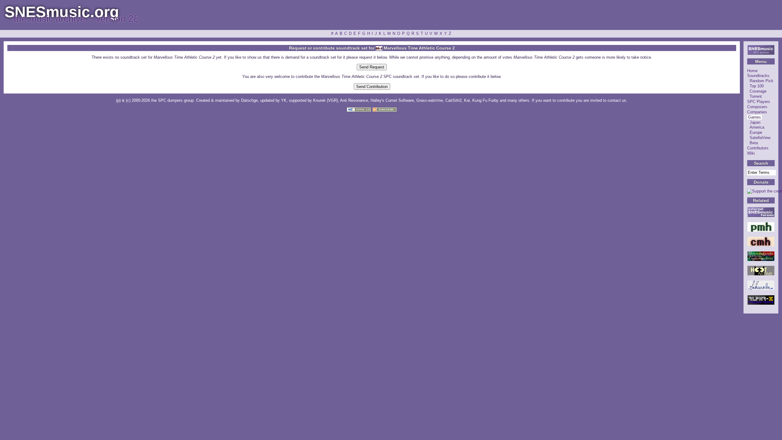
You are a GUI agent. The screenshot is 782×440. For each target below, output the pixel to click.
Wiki (751, 153)
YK (284, 100)
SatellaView (760, 137)
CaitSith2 (453, 100)
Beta (754, 143)
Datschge (249, 100)
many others (518, 100)
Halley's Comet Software (392, 100)
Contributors (758, 148)
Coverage (758, 91)
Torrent (756, 96)
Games (754, 117)
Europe (756, 132)
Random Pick (761, 81)
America (757, 127)
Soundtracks (758, 75)
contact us (617, 100)
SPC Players (758, 101)
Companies (757, 112)
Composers (757, 107)
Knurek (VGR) (325, 100)
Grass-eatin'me (429, 100)
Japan (755, 122)
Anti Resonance (354, 100)
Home (752, 70)
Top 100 (757, 86)
